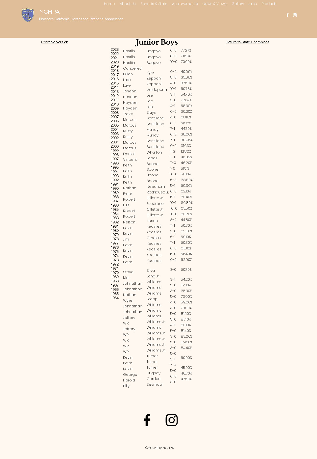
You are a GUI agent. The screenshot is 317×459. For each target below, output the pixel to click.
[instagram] (294, 15)
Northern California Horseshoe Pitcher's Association (81, 19)
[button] (127, 3)
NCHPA (49, 11)
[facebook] (287, 15)
